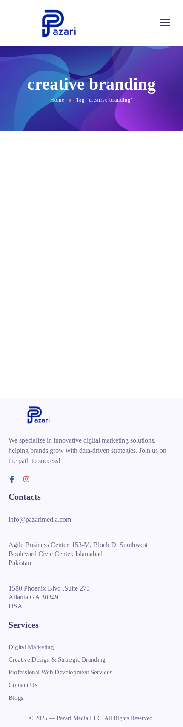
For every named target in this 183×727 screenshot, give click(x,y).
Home (57, 100)
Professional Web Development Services (60, 672)
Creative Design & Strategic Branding (57, 659)
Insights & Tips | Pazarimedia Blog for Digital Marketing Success (82, 213)
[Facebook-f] (12, 479)
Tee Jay (89, 199)
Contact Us (23, 684)
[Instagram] (26, 479)
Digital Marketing (31, 647)
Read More (40, 345)
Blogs (16, 697)
